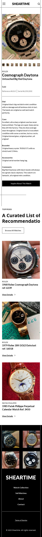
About (21, 499)
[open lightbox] (3, 64)
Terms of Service (21, 520)
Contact (21, 504)
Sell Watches (21, 493)
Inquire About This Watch (21, 183)
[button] (5, 4)
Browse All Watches (13, 230)
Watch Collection (21, 487)
